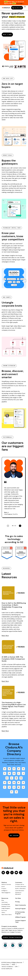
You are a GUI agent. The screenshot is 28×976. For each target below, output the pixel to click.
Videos (3, 912)
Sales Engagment (6, 892)
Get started (14, 835)
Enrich (3, 886)
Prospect (4, 888)
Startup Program (20, 908)
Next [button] (20, 526)
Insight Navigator (6, 908)
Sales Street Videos (7, 914)
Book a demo (7, 34)
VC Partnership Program (20, 912)
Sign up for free (17, 7)
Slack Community (20, 905)
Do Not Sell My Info (7, 968)
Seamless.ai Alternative (18, 893)
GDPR (13, 964)
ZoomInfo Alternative (20, 886)
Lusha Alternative (19, 890)
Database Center (6, 906)
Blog (3, 900)
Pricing (17, 902)
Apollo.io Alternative (20, 888)
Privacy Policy (5, 964)
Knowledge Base (6, 904)
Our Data (18, 898)
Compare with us (19, 884)
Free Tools (4, 910)
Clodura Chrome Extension (12, 937)
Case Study (5, 902)
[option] (8, 66)
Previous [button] (8, 526)
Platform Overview (6, 884)
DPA (16, 966)
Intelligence (4, 890)
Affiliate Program (20, 917)
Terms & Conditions (7, 966)
